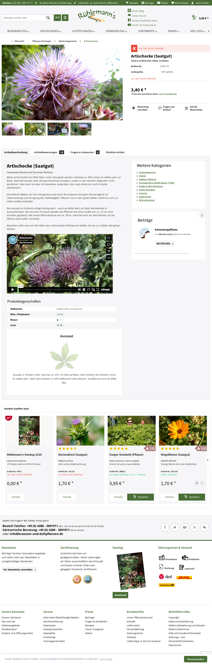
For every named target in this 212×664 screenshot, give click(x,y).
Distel (142, 175)
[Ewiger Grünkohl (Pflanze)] (132, 431)
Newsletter (49, 633)
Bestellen (142, 497)
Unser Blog (138, 11)
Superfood (145, 196)
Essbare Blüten (147, 179)
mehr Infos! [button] (105, 659)
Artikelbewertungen (48, 152)
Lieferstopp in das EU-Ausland (143, 641)
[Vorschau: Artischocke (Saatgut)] (12, 129)
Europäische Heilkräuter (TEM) (156, 182)
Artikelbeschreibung (15, 152)
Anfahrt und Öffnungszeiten (17, 633)
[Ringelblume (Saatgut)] (183, 431)
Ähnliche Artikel (115, 152)
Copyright (174, 617)
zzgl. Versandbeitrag (168, 94)
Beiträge (149, 2)
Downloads (49, 625)
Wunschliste (181, 2)
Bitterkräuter (147, 200)
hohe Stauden (147, 189)
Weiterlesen (164, 243)
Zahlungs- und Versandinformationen (181, 639)
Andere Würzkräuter (151, 186)
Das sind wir (8, 621)
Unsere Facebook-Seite (144, 20)
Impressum (175, 645)
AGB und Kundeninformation (185, 633)
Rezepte (133, 2)
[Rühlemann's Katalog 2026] (29, 431)
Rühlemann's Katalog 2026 (24, 454)
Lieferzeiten (133, 625)
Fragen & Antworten (84, 152)
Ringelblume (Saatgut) (175, 454)
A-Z (57, 17)
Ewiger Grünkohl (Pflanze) (126, 454)
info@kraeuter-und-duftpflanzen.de (36, 534)
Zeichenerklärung (53, 621)
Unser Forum (139, 15)
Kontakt (131, 621)
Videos (164, 2)
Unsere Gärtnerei (11, 617)
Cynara (143, 193)
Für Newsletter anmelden (17, 569)
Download (120, 595)
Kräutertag (49, 637)
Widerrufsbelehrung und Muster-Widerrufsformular (187, 627)
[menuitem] (132, 3)
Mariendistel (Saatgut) (72, 454)
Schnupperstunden (54, 641)
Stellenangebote (11, 625)
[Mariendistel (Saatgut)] (80, 431)
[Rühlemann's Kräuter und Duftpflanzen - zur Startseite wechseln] (97, 18)
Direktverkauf (9, 629)
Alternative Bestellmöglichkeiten (61, 617)
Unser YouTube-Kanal (144, 25)
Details (16, 497)
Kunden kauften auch (16, 408)
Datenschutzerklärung (181, 621)
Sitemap (131, 637)
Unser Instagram (94, 629)
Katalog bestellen (53, 629)
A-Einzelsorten (147, 172)
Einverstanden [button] (195, 659)
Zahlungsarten (135, 633)
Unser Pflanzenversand (140, 617)
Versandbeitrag (135, 629)
